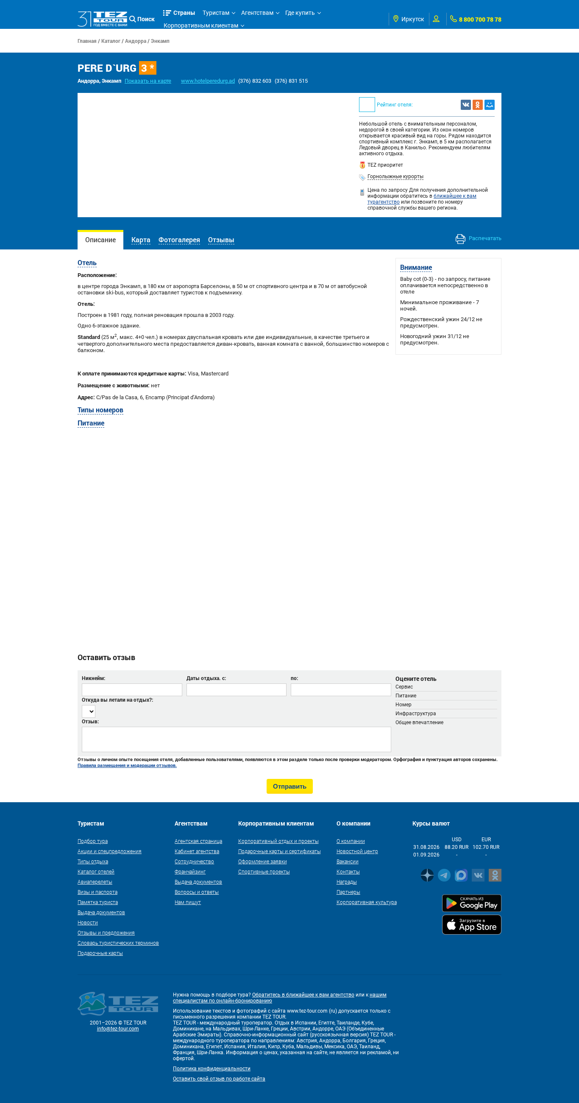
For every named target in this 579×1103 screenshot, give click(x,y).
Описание (100, 239)
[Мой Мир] (489, 105)
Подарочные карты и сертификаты (279, 851)
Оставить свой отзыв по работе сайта (219, 1079)
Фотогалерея (179, 239)
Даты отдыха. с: (206, 678)
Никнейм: (93, 678)
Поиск (146, 19)
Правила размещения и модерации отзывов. (127, 765)
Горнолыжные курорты (395, 176)
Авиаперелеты (95, 881)
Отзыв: (90, 721)
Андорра (135, 40)
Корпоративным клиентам (201, 25)
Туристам (216, 12)
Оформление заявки (262, 861)
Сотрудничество (194, 861)
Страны (184, 12)
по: (294, 678)
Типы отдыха (93, 861)
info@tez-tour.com (118, 1029)
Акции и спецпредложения (110, 851)
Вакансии (348, 861)
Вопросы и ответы (197, 891)
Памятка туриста (98, 902)
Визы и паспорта (97, 891)
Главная (87, 40)
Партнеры (348, 891)
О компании (351, 840)
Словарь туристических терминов (118, 942)
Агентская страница (198, 840)
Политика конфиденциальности (212, 1069)
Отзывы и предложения (106, 932)
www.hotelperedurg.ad (208, 81)
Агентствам (257, 12)
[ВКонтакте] (466, 105)
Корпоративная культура (367, 902)
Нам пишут (188, 902)
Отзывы (221, 239)
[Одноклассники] (478, 105)
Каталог (110, 40)
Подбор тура (93, 840)
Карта (140, 239)
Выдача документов (101, 912)
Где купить (300, 12)
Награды (347, 881)
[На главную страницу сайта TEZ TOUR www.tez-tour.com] (102, 19)
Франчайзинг (190, 871)
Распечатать (484, 238)
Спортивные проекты (264, 871)
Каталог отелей (96, 871)
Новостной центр (357, 851)
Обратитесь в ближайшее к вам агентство (303, 995)
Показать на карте (148, 81)
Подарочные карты (100, 952)
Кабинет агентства (197, 851)
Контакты (348, 871)
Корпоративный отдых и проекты (278, 840)
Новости (88, 922)
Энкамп (160, 40)
